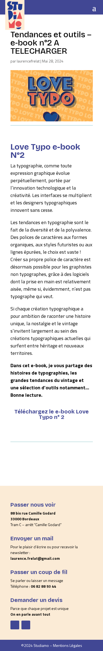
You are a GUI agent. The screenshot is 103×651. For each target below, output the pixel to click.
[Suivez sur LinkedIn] (25, 625)
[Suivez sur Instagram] (14, 625)
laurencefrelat (28, 61)
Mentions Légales (67, 645)
